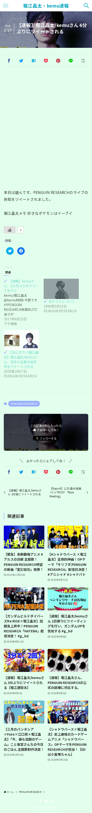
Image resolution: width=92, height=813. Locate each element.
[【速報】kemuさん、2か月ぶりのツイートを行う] (24, 302)
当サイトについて (62, 301)
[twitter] (46, 801)
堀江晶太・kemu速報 (46, 5)
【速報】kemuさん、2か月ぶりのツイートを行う (21, 286)
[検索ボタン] (86, 5)
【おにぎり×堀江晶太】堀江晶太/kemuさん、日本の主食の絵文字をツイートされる (21, 359)
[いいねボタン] (10, 229)
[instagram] (52, 801)
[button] (9, 61)
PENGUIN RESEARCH (24, 404)
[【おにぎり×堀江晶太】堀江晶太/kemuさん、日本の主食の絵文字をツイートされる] (21, 340)
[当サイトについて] (61, 289)
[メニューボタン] (5, 5)
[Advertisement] (46, 128)
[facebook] (40, 801)
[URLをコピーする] (83, 61)
